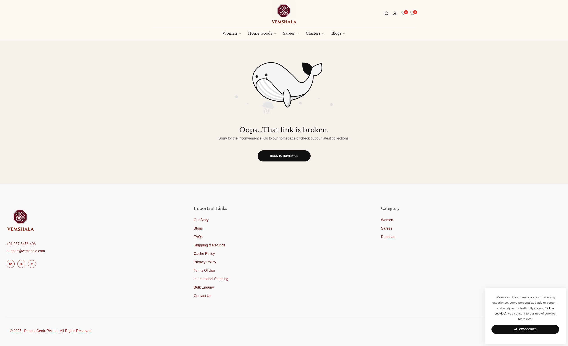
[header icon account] (395, 13)
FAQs (198, 237)
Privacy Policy (205, 262)
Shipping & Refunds (209, 245)
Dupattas (388, 237)
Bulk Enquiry (204, 287)
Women (387, 220)
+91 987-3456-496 (21, 244)
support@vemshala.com (26, 251)
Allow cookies (525, 329)
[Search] (387, 13)
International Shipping (211, 279)
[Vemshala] (284, 13)
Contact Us (202, 296)
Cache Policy (204, 254)
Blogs (198, 228)
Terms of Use (204, 270)
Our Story (201, 220)
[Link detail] (11, 264)
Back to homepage (284, 155)
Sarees (386, 228)
